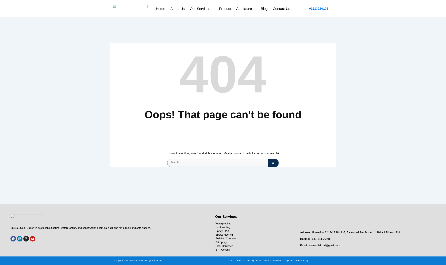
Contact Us (281, 9)
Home (160, 9)
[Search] (273, 163)
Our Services (200, 9)
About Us (177, 9)
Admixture (244, 9)
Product (225, 9)
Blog (264, 9)
